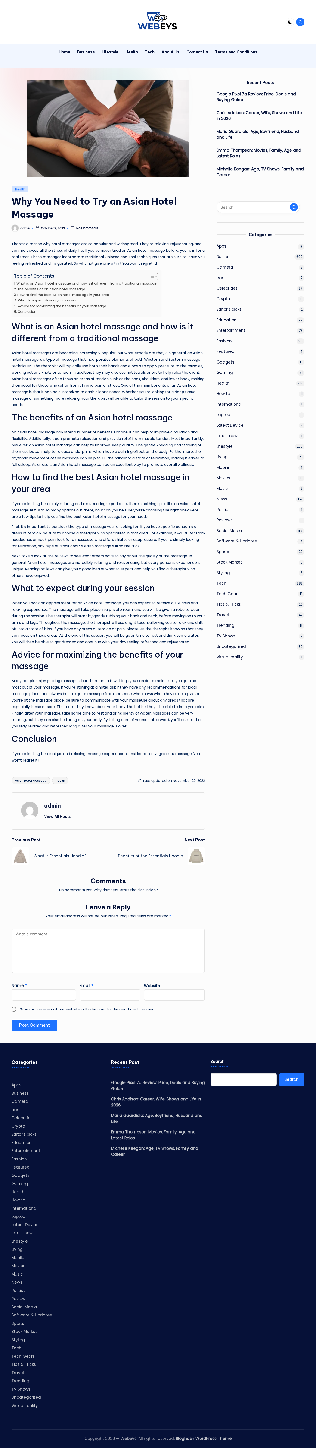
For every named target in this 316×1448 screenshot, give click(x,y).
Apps (221, 246)
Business (225, 257)
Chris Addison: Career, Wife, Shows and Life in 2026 (259, 116)
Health (20, 189)
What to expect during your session (47, 300)
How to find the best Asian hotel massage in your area (63, 294)
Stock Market (229, 562)
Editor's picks (229, 309)
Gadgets (225, 362)
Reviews (224, 520)
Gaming (225, 372)
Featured (226, 351)
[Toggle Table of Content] (151, 277)
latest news (228, 436)
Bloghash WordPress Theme (204, 1438)
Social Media (229, 530)
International (229, 404)
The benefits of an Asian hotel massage (51, 289)
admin (52, 805)
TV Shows (226, 636)
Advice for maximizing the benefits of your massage (62, 306)
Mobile (223, 467)
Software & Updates (237, 541)
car (220, 278)
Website (152, 985)
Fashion (224, 341)
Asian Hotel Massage (31, 780)
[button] (57, 816)
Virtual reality (230, 657)
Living (222, 457)
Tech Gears (228, 594)
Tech (221, 583)
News (222, 499)
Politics (223, 509)
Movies (223, 478)
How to (223, 393)
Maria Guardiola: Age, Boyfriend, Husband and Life (258, 134)
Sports (223, 552)
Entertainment (231, 330)
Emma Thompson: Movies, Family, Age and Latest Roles (259, 153)
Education (227, 320)
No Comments (87, 228)
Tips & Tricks (229, 604)
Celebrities (227, 288)
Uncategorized (231, 646)
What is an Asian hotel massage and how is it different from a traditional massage (86, 283)
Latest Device (230, 425)
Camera (225, 267)
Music (222, 488)
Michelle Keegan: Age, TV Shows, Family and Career (260, 172)
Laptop (223, 414)
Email (86, 985)
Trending (225, 625)
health (60, 780)
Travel (223, 615)
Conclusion (27, 311)
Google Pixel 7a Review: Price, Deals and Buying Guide (256, 97)
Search (218, 1061)
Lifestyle (225, 446)
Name (19, 985)
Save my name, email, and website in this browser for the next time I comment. (88, 1009)
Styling (223, 573)
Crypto (223, 299)
